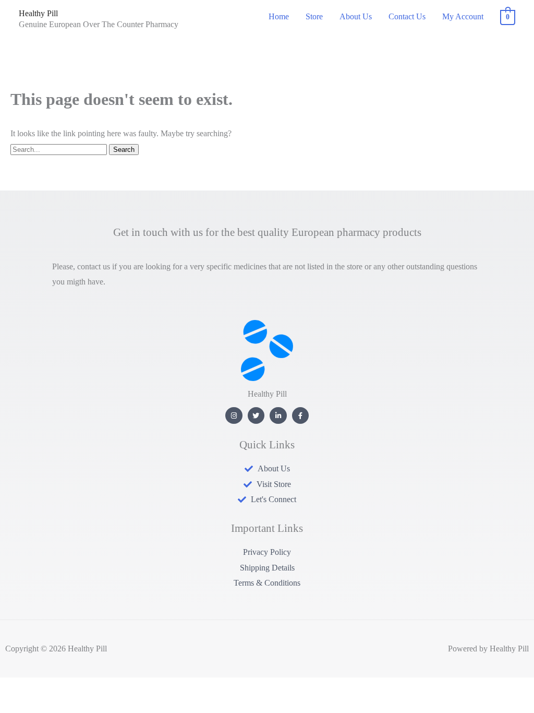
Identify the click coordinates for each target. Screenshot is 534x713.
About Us (355, 16)
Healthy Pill (38, 13)
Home (279, 16)
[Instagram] (233, 415)
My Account (462, 16)
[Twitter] (256, 415)
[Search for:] (59, 149)
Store (314, 16)
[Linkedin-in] (278, 415)
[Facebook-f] (300, 415)
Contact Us (407, 16)
